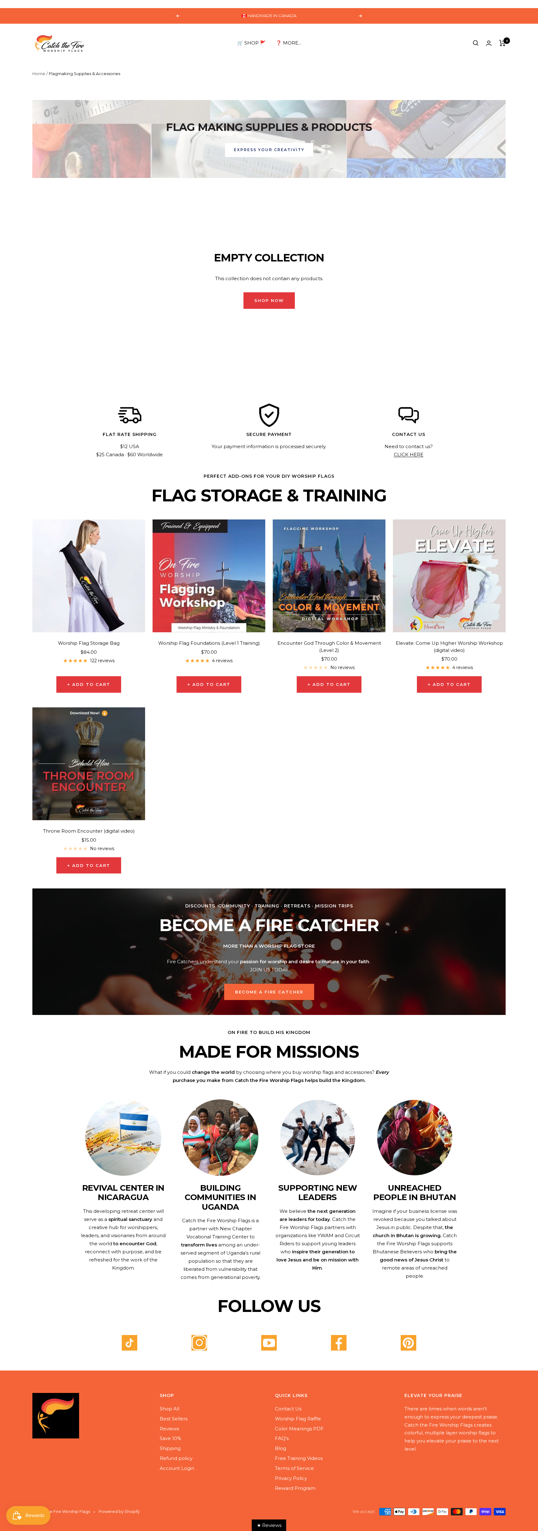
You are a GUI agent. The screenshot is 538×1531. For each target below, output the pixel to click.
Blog (280, 1448)
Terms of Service (294, 1468)
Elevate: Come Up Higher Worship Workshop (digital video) (449, 646)
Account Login (177, 1468)
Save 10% (170, 1438)
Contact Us (288, 1409)
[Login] (489, 43)
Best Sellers (173, 1419)
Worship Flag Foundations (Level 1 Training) (209, 643)
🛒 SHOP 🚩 (251, 43)
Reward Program (295, 1488)
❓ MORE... (288, 43)
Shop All (169, 1409)
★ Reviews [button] (269, 1525)
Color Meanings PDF (299, 1429)
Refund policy (176, 1458)
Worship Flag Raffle (298, 1419)
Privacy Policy (291, 1478)
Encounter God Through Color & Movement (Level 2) (329, 646)
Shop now (269, 300)
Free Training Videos (299, 1458)
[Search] (476, 43)
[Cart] (502, 43)
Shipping (170, 1448)
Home (38, 73)
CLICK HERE (408, 454)
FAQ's (282, 1438)
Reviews (169, 1429)
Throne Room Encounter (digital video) (89, 831)
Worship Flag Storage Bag (89, 643)
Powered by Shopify (119, 1511)
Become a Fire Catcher (269, 991)
